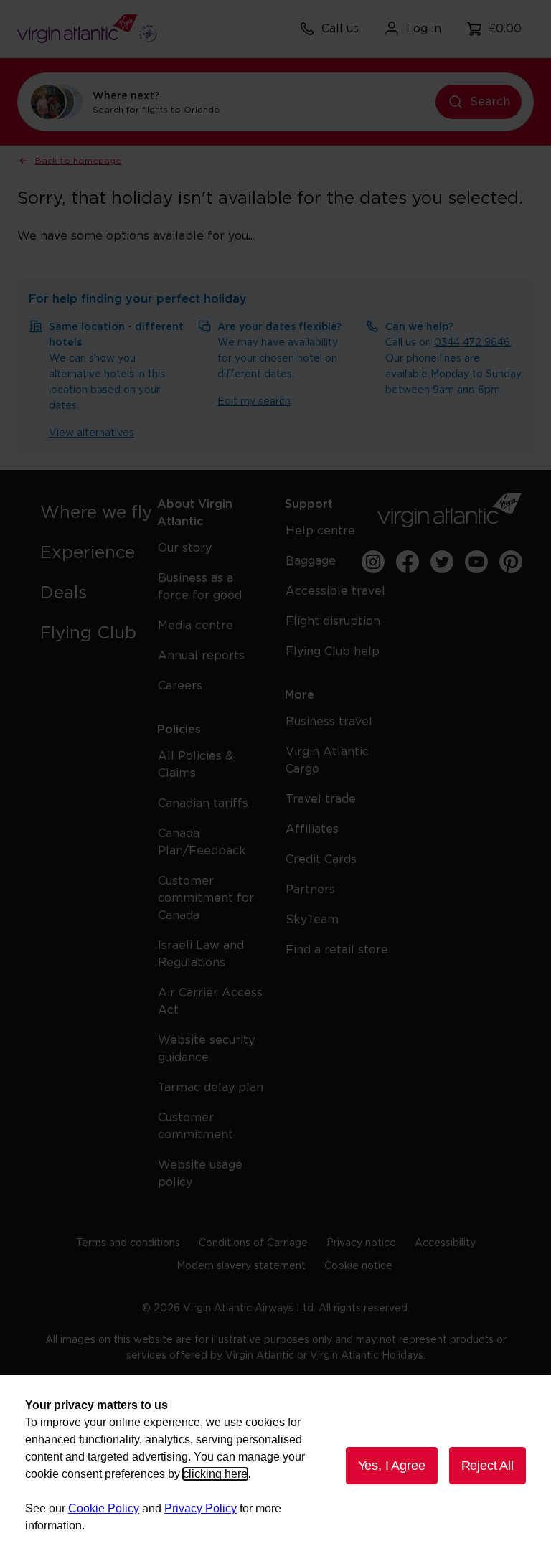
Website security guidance (206, 1048)
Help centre (320, 531)
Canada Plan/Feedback (202, 842)
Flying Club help (333, 651)
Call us (340, 28)
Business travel (329, 721)
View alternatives (91, 433)
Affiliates (312, 829)
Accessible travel (335, 591)
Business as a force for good (200, 586)
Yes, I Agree (391, 1465)
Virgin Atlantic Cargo (327, 760)
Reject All (487, 1465)
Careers (180, 686)
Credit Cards (321, 859)
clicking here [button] (215, 1474)
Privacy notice (361, 1243)
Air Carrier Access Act (210, 1001)
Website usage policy (200, 1173)
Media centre (195, 625)
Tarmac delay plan (210, 1087)
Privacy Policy (200, 1508)
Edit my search (254, 402)
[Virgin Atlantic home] (86, 28)
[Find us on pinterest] (510, 561)
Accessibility (445, 1243)
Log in (423, 28)
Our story (185, 548)
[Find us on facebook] (407, 561)
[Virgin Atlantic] (449, 510)
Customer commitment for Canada (206, 898)
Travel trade (321, 799)
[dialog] (275, 1465)
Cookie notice (358, 1266)
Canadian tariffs (203, 803)
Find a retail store (337, 950)
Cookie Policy (103, 1508)
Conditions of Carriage (253, 1243)
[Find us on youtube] (476, 561)
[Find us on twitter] (441, 561)
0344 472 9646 (472, 343)
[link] (100, 513)
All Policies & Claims (195, 764)
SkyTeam (312, 919)
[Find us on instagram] (373, 561)
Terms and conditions (128, 1243)
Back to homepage (78, 160)
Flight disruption (333, 621)
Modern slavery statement (241, 1266)
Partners (310, 889)
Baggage (311, 561)
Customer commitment (195, 1126)
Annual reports (201, 655)
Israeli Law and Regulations (201, 954)
